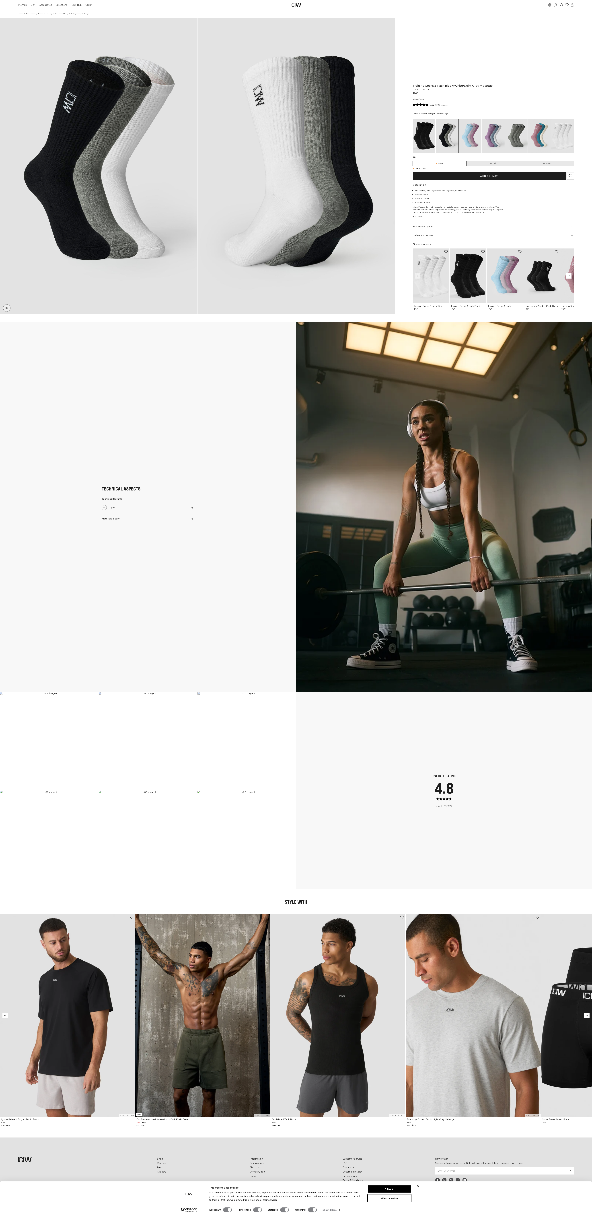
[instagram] (444, 1180)
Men (33, 5)
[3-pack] (6, 308)
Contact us (348, 1167)
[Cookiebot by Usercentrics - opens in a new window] (188, 1210)
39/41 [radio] (494, 163)
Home (20, 14)
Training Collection (421, 89)
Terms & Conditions (353, 1180)
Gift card (161, 1171)
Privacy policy (350, 1176)
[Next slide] (568, 276)
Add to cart (489, 176)
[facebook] (437, 1180)
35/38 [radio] (440, 163)
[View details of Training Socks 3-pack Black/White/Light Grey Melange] (447, 136)
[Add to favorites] (570, 176)
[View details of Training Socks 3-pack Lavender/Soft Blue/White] (493, 136)
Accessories (45, 5)
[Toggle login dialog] (556, 5)
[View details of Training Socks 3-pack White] (562, 136)
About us (254, 1167)
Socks (40, 14)
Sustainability (257, 1163)
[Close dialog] (586, 579)
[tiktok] (458, 1180)
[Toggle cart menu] (572, 5)
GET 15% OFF (564, 622)
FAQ (345, 1163)
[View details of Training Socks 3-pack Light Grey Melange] (516, 136)
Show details (330, 1210)
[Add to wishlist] (446, 251)
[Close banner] (418, 1186)
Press (253, 1176)
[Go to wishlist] (566, 5)
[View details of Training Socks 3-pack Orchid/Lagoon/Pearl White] (539, 136)
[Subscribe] (570, 1171)
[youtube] (465, 1180)
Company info (257, 1171)
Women (22, 5)
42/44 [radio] (548, 163)
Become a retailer (352, 1171)
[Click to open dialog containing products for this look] (49, 741)
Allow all (389, 1189)
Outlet (88, 5)
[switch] (257, 1209)
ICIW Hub (76, 5)
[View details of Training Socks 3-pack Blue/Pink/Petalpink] (470, 136)
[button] (98, 166)
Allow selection (389, 1198)
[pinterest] (451, 1180)
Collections (61, 5)
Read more (417, 216)
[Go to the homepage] (296, 5)
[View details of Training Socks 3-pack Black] (424, 136)
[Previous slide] (417, 276)
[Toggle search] (561, 5)
